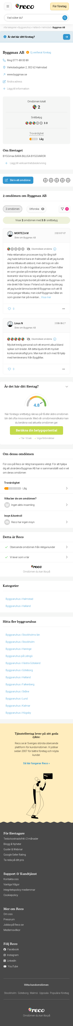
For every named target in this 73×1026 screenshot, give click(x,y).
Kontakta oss (11, 879)
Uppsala (44, 993)
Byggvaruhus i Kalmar (18, 705)
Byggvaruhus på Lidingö (19, 656)
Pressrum (9, 919)
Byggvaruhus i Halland (18, 606)
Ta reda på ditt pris (14, 860)
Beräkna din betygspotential (36, 430)
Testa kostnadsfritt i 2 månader (21, 838)
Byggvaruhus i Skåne (17, 691)
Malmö (34, 993)
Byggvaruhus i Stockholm (20, 641)
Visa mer (46, 297)
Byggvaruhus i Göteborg (19, 670)
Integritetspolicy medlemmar (19, 889)
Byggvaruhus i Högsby (18, 712)
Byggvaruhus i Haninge (18, 649)
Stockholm (10, 993)
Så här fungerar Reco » (36, 763)
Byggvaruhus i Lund (17, 698)
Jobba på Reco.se (14, 924)
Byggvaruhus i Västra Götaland (23, 663)
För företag (59, 6)
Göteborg (23, 993)
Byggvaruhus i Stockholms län (23, 634)
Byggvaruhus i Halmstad (19, 599)
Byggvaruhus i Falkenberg (20, 684)
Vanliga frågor (11, 884)
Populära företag (59, 993)
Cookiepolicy (11, 895)
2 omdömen (12, 209)
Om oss (8, 914)
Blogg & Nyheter (12, 844)
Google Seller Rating (15, 854)
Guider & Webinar (13, 849)
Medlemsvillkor (12, 930)
